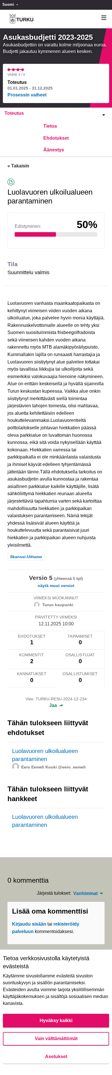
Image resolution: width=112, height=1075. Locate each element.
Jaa (53, 705)
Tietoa (50, 126)
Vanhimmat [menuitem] (85, 893)
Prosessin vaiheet (27, 94)
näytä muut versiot (56, 585)
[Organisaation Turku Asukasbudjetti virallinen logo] (21, 19)
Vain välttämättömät (56, 1038)
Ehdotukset (56, 138)
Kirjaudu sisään (29, 924)
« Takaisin (18, 165)
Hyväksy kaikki (56, 1020)
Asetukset (56, 1056)
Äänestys (53, 149)
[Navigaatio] (104, 18)
